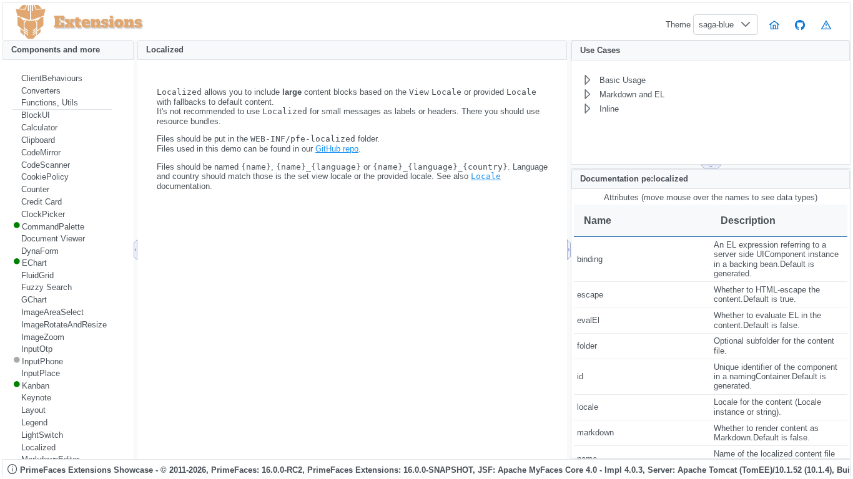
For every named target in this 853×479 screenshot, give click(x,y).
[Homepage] (774, 24)
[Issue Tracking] (826, 24)
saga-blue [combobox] (716, 24)
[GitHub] (800, 24)
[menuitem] (62, 78)
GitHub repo (336, 148)
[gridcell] (642, 259)
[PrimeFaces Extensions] (30, 22)
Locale (486, 176)
